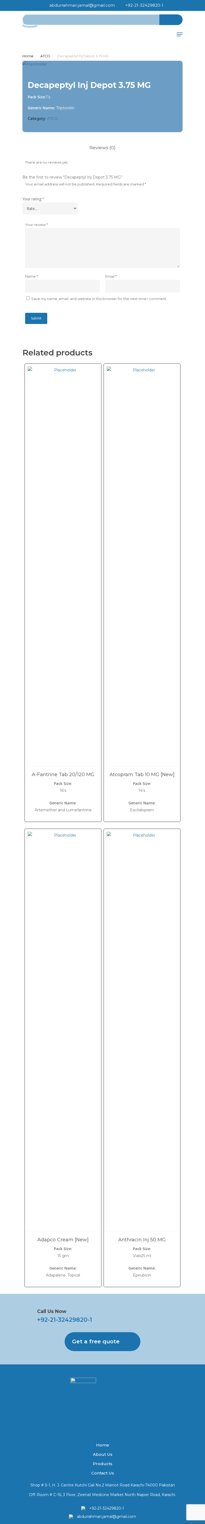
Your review (36, 224)
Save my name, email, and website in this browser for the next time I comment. (99, 299)
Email (111, 276)
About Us (102, 1454)
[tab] (102, 148)
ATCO (45, 56)
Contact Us (102, 1473)
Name (31, 276)
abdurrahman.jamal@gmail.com (106, 1516)
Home (27, 56)
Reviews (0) (102, 147)
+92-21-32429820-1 (64, 1319)
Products (102, 1463)
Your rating (33, 198)
